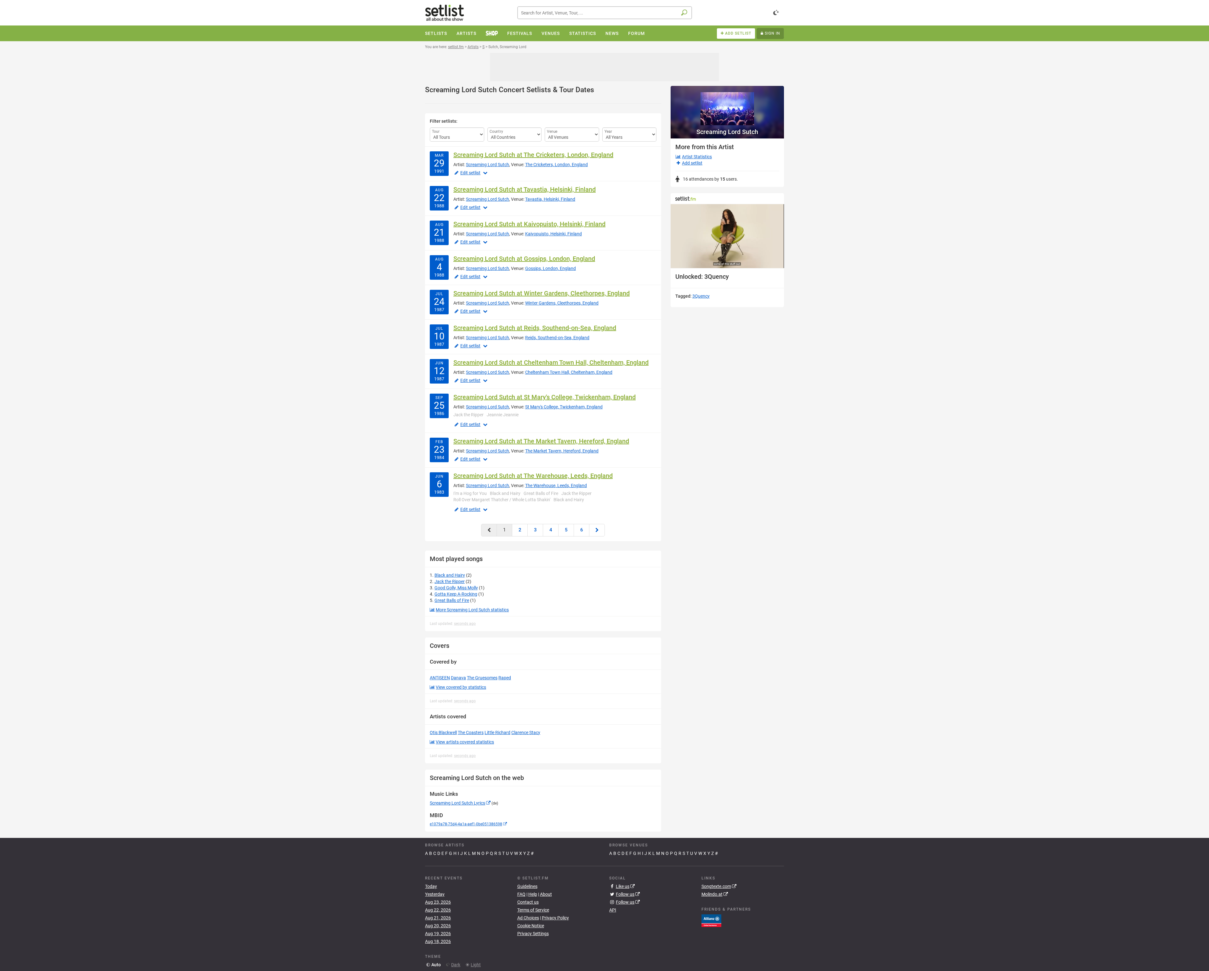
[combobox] (604, 12)
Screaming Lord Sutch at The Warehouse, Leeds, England (533, 476)
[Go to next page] (597, 530)
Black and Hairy (449, 575)
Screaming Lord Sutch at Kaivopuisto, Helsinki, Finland (529, 224)
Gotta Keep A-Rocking (455, 594)
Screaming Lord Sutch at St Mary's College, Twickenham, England (544, 397)
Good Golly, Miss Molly (456, 587)
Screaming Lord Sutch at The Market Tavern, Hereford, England (541, 441)
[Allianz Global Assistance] (711, 920)
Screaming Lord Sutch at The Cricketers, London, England (533, 155)
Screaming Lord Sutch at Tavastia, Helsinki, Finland (524, 189)
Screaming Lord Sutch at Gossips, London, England (524, 258)
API (612, 909)
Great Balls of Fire (451, 600)
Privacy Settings (533, 933)
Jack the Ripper (449, 581)
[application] (727, 236)
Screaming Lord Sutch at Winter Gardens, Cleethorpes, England (541, 293)
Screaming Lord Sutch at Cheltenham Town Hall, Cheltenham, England (551, 362)
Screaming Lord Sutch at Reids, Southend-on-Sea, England (534, 328)
